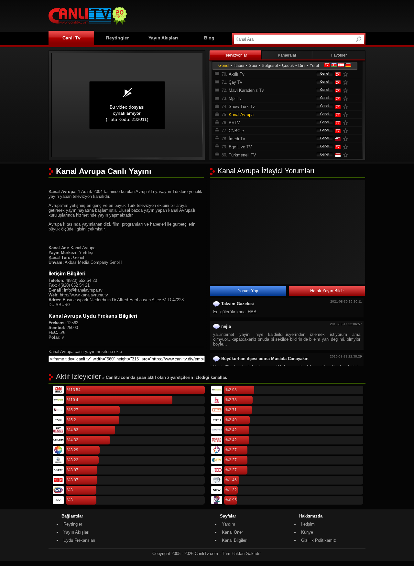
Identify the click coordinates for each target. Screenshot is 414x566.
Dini (301, 65)
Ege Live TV (240, 146)
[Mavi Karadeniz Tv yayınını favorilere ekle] (347, 90)
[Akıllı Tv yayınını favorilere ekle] (347, 74)
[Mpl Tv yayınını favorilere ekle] (347, 98)
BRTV (234, 122)
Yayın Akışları (163, 37)
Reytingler (117, 37)
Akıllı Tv (237, 74)
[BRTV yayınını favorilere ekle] (347, 123)
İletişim (308, 524)
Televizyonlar (235, 55)
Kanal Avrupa (241, 114)
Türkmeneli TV (242, 155)
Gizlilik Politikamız (318, 540)
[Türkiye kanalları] (327, 65)
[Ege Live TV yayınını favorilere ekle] (347, 147)
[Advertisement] (247, 15)
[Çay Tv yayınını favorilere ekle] (347, 82)
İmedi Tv (237, 138)
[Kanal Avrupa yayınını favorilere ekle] (347, 115)
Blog (209, 37)
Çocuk (288, 65)
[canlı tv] (88, 25)
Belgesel (270, 65)
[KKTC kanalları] (341, 65)
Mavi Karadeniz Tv (246, 90)
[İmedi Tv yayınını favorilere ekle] (347, 139)
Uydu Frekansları (79, 540)
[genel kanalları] (321, 74)
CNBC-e (236, 130)
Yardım (228, 524)
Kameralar (287, 55)
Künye (307, 532)
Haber (239, 65)
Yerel (314, 65)
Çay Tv (235, 82)
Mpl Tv (235, 98)
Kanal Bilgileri (234, 540)
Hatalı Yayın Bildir (327, 290)
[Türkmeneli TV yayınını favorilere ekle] (347, 155)
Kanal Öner (232, 532)
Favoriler (339, 55)
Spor (253, 65)
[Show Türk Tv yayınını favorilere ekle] (347, 106)
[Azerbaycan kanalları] (334, 65)
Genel (223, 65)
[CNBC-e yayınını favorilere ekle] (347, 131)
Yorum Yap (248, 290)
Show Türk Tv (242, 106)
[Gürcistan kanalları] (337, 139)
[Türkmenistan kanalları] (337, 155)
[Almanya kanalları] (348, 65)
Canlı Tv (71, 37)
